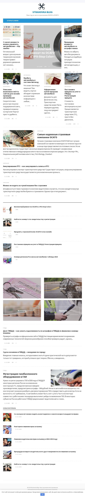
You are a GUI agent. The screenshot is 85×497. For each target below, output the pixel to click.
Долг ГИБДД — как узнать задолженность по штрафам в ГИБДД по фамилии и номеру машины (40, 332)
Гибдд (5, 328)
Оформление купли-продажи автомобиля (51, 91)
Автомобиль (6, 39)
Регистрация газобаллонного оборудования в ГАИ (20, 375)
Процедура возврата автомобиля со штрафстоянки (71, 45)
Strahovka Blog (42, 12)
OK (43, 494)
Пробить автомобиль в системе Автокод (31, 80)
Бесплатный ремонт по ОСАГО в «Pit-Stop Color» (42, 52)
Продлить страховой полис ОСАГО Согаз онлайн (33, 232)
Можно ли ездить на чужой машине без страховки (25, 185)
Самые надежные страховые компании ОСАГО (53, 136)
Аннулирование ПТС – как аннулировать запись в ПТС (26, 166)
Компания (40, 131)
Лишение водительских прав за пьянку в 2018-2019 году (35, 439)
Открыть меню (12, 21)
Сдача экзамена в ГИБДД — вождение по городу (24, 352)
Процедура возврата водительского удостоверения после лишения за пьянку (45, 452)
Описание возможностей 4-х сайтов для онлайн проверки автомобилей (11, 93)
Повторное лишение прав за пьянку (28, 426)
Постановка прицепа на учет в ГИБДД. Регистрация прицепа (38, 244)
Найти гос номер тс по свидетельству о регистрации (34, 219)
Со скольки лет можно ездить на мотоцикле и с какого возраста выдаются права (46, 414)
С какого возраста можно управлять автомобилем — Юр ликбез (11, 45)
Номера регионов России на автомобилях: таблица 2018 (36, 257)
